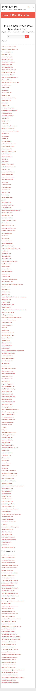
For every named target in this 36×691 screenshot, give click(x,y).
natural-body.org (6, 256)
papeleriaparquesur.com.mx (10, 606)
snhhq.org (4, 524)
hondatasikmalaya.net (8, 386)
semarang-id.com (7, 424)
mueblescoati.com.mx (8, 624)
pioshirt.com (5, 330)
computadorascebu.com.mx (10, 580)
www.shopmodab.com (8, 506)
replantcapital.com (7, 378)
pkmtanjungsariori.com (8, 414)
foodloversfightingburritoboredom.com (13, 350)
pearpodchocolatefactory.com (10, 527)
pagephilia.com (6, 442)
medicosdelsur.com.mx (8, 562)
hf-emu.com (5, 133)
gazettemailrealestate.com (9, 126)
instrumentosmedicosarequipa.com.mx (13, 677)
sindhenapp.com (6, 542)
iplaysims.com (6, 266)
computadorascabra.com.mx (10, 565)
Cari (27, 36)
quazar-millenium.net (8, 164)
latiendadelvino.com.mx (8, 664)
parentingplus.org (7, 233)
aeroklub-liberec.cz (7, 197)
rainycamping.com (7, 218)
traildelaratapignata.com (9, 470)
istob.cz (4, 200)
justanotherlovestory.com (9, 143)
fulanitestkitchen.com (8, 332)
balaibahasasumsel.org (8, 389)
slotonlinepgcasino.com (8, 166)
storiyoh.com (5, 105)
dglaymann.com (6, 307)
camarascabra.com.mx (8, 647)
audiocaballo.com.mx (8, 585)
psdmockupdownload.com (9, 475)
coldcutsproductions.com (9, 228)
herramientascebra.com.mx (10, 613)
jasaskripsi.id (5, 460)
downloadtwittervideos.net (9, 473)
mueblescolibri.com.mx (8, 667)
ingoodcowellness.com (8, 62)
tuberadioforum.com (7, 179)
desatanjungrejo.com (8, 422)
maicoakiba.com (6, 154)
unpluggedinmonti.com (8, 373)
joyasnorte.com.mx (7, 570)
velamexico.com (6, 496)
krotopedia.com (6, 463)
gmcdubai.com (6, 294)
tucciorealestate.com (8, 478)
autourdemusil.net (7, 271)
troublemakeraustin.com (9, 320)
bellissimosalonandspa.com (10, 49)
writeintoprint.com (7, 498)
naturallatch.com (6, 54)
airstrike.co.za (6, 192)
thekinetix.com (6, 340)
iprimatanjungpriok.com (8, 396)
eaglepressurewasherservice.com (11, 210)
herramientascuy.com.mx (9, 644)
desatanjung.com (7, 391)
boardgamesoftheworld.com (10, 77)
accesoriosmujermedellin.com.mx (11, 654)
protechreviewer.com (8, 335)
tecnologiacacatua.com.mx (9, 657)
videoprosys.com (6, 184)
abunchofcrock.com (7, 281)
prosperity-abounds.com (9, 368)
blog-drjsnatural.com (8, 445)
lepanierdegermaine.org (9, 98)
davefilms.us (5, 118)
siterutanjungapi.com (8, 417)
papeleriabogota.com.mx (9, 555)
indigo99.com (5, 450)
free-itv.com (5, 251)
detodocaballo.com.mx (8, 560)
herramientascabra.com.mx (10, 672)
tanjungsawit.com (7, 399)
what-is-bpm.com (7, 223)
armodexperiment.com (8, 353)
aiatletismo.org (6, 348)
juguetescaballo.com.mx (9, 680)
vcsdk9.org (5, 182)
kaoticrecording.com (7, 529)
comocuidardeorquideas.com (10, 509)
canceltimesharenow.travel (9, 110)
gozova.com (5, 544)
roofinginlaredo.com (7, 516)
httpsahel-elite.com (7, 440)
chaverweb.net (6, 302)
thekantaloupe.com (7, 174)
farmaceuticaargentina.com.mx (11, 639)
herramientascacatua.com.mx (10, 682)
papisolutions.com (7, 64)
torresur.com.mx (6, 603)
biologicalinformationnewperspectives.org (14, 309)
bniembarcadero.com (8, 225)
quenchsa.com (6, 286)
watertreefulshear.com (8, 72)
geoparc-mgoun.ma (7, 52)
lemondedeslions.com (8, 146)
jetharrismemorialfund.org (9, 279)
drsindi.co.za (5, 195)
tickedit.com (5, 90)
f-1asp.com (5, 123)
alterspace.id (5, 458)
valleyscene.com (6, 258)
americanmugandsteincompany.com (12, 284)
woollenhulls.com (7, 269)
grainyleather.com (7, 338)
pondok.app (5, 161)
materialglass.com (7, 491)
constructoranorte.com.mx (9, 567)
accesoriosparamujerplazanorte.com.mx (13, 670)
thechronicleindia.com (8, 172)
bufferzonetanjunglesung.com (10, 409)
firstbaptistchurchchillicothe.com (11, 248)
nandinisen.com (6, 366)
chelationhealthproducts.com (10, 447)
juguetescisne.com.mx (8, 616)
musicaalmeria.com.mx (8, 575)
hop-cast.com (6, 238)
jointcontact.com (6, 253)
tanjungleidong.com (7, 394)
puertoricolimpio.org (7, 59)
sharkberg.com (6, 292)
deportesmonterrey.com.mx (10, 593)
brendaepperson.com (8, 304)
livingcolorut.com (6, 207)
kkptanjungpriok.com (8, 407)
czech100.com (6, 276)
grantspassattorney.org (8, 547)
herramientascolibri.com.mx (10, 573)
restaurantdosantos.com (9, 539)
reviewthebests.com (7, 437)
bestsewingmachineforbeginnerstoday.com (14, 297)
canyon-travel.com (7, 376)
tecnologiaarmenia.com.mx (9, 583)
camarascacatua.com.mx (9, 659)
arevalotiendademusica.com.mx (11, 636)
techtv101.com (6, 169)
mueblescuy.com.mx (7, 608)
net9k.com (5, 159)
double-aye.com (6, 202)
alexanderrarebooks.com (9, 69)
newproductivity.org (7, 243)
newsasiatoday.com (7, 452)
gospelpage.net (6, 100)
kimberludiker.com (7, 325)
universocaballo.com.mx (9, 641)
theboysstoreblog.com (8, 312)
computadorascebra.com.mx (10, 649)
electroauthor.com (7, 212)
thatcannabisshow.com (8, 358)
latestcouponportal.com (8, 230)
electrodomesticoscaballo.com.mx (11, 626)
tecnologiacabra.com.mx (9, 662)
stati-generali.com (7, 322)
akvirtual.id (5, 468)
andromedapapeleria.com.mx (10, 596)
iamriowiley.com (6, 511)
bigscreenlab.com (7, 80)
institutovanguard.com (8, 504)
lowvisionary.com (6, 149)
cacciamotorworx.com (8, 108)
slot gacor (4, 427)
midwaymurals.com (7, 315)
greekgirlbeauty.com (7, 67)
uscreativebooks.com (8, 205)
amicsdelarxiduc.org (7, 483)
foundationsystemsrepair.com (10, 82)
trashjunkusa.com (7, 345)
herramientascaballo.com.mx (10, 588)
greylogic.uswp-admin (8, 128)
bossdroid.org (6, 95)
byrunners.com (6, 289)
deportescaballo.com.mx (9, 621)
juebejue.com (5, 87)
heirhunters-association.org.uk (10, 131)
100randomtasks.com (8, 246)
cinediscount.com (7, 113)
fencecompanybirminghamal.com (11, 514)
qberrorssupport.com (8, 371)
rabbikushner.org (6, 92)
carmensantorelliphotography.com (11, 317)
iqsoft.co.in (5, 138)
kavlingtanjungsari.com (8, 419)
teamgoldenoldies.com (8, 537)
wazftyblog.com (6, 455)
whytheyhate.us (6, 187)
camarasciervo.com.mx (8, 631)
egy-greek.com (6, 120)
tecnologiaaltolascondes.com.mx (11, 618)
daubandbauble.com (8, 115)
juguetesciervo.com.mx (8, 557)
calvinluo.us (5, 235)
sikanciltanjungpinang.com (9, 412)
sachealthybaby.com (7, 519)
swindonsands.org (7, 355)
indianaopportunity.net (8, 435)
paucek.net (5, 103)
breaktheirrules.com (7, 361)
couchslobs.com (6, 264)
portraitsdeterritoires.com (9, 481)
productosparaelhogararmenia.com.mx (13, 601)
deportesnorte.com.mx (8, 598)
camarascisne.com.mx (8, 652)
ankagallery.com (6, 299)
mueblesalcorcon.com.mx (9, 634)
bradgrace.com (6, 274)
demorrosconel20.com (8, 75)
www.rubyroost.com (7, 501)
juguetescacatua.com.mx (9, 629)
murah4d (4, 327)
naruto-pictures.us (7, 156)
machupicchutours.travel (9, 151)
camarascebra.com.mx (8, 611)
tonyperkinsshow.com (8, 177)
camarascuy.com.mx (8, 578)
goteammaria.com (7, 241)
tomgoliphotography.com (9, 521)
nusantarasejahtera (7, 57)
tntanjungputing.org (7, 404)
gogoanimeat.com (7, 534)
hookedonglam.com (7, 488)
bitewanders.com (7, 343)
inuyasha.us (5, 136)
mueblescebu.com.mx (8, 590)
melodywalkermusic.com (9, 46)
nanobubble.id (6, 381)
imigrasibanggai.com (8, 384)
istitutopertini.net (6, 141)
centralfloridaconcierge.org (9, 261)
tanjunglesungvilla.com (8, 401)
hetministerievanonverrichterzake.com (13, 486)
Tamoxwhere (9, 6)
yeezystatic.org (6, 189)
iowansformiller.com (7, 215)
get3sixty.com (6, 363)
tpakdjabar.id (5, 465)
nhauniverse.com (7, 532)
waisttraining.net (6, 493)
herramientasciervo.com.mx (10, 675)
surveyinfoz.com (6, 85)
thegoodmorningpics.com (9, 432)
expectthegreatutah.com (9, 220)
